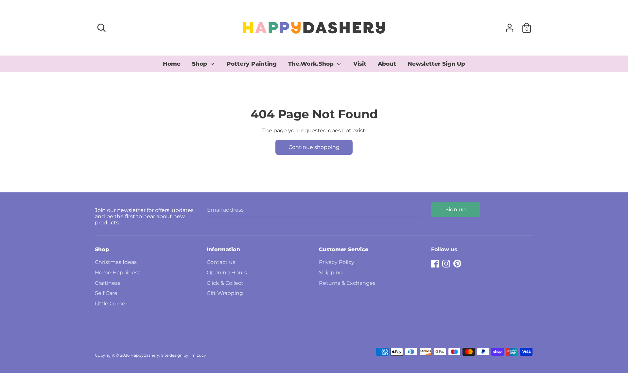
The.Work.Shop (311, 63)
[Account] (509, 25)
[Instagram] (446, 263)
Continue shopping (314, 147)
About (387, 63)
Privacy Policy (336, 262)
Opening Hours (227, 272)
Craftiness (107, 283)
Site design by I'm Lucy (183, 355)
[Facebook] (435, 263)
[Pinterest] (457, 263)
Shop (200, 63)
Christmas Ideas (116, 262)
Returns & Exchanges (347, 283)
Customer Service (343, 249)
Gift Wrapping (225, 293)
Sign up (455, 209)
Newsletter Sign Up (436, 63)
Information (223, 249)
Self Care (106, 293)
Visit (359, 63)
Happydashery (145, 355)
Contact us (221, 262)
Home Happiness (117, 272)
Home (172, 63)
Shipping (331, 272)
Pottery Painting (252, 63)
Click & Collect (225, 283)
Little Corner (111, 303)
